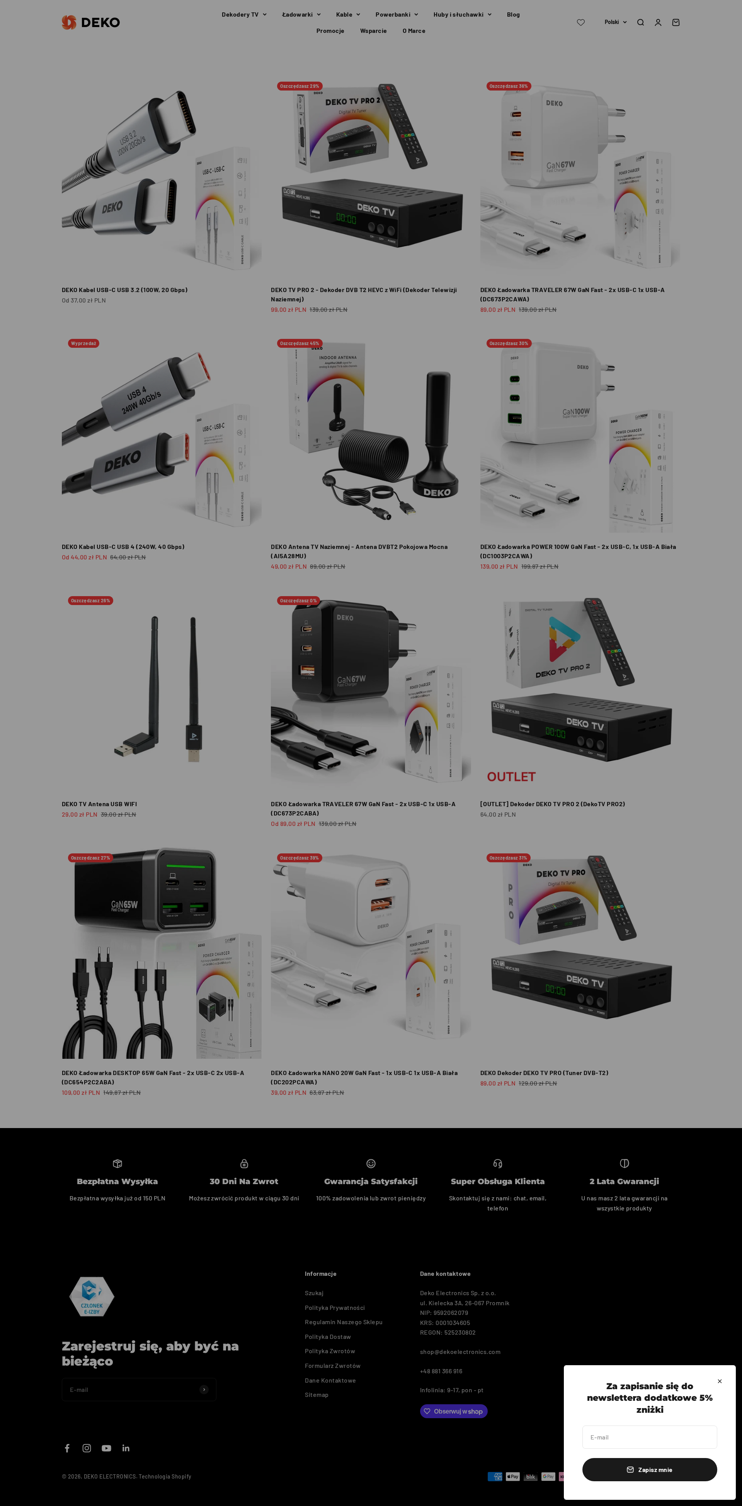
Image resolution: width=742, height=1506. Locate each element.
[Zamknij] (719, 1381)
